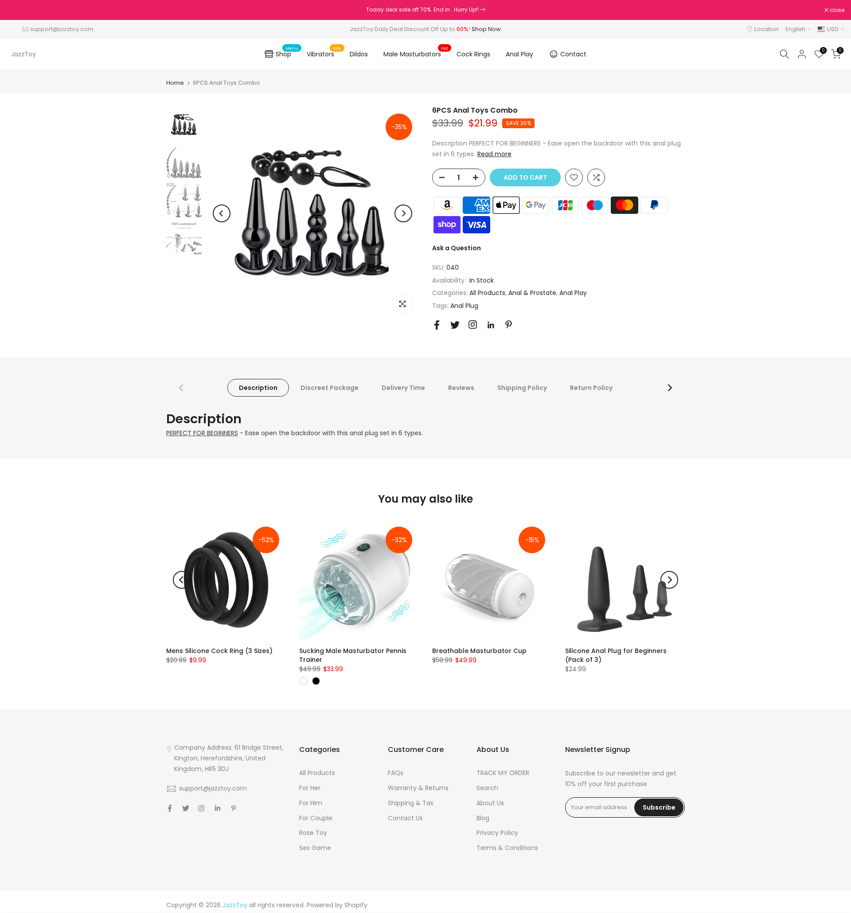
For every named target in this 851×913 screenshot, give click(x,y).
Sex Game (315, 847)
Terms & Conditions (507, 847)
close (19, 10)
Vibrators (324, 54)
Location (766, 29)
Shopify (355, 905)
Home (175, 83)
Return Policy (591, 387)
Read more (494, 154)
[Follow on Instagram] (472, 324)
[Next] (403, 213)
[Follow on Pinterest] (508, 324)
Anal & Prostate (532, 292)
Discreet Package (330, 387)
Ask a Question (456, 248)
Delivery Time (403, 387)
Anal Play (519, 54)
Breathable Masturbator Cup (479, 650)
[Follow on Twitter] (455, 325)
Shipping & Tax (410, 803)
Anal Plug (464, 305)
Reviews (461, 387)
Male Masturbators (415, 54)
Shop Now (486, 29)
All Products (487, 292)
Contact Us (405, 818)
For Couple (315, 818)
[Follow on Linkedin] (491, 325)
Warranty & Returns (418, 787)
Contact (573, 54)
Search (487, 787)
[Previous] (221, 213)
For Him (310, 803)
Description (258, 387)
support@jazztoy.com (62, 29)
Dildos (359, 54)
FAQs (395, 772)
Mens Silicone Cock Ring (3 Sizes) (219, 650)
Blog (482, 818)
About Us (490, 803)
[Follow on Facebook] (436, 325)
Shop (287, 53)
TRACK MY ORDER (502, 772)
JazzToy (23, 54)
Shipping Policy (522, 387)
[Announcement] (425, 9)
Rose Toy (313, 832)
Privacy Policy (497, 832)
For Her (309, 787)
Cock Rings (473, 54)
